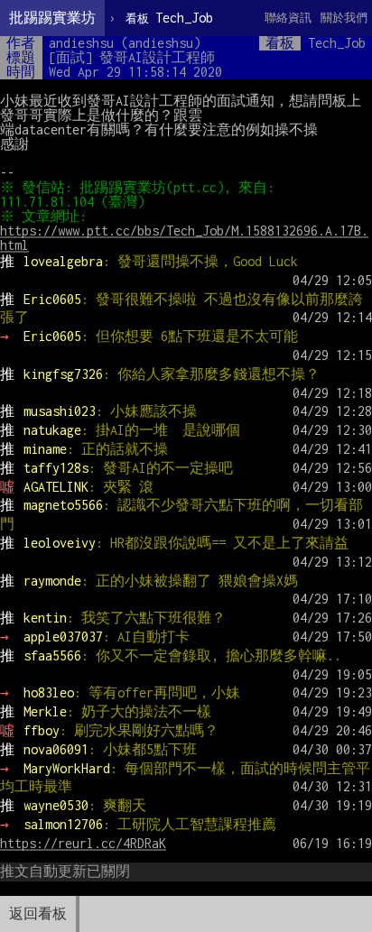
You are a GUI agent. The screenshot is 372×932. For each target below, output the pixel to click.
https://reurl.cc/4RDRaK (83, 843)
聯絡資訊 (288, 17)
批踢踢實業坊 (52, 17)
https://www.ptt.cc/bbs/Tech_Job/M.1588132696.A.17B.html (184, 238)
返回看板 (38, 913)
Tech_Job (169, 17)
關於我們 (344, 17)
